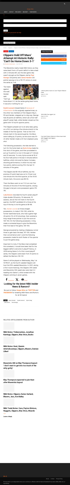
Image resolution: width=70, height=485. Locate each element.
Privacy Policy (59, 478)
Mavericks (11, 51)
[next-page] (5, 413)
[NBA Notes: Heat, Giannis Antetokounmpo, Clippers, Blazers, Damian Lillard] (8, 340)
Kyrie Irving (27, 148)
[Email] (28, 310)
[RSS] (5, 476)
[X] (11, 310)
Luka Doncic (8, 195)
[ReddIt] (22, 310)
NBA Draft (25, 12)
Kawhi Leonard (8, 108)
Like (64, 56)
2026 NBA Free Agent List (48, 114)
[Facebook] (6, 310)
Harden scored (12, 209)
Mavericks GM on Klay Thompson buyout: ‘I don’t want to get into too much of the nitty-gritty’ (20, 365)
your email (6, 41)
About (6, 12)
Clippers (10, 48)
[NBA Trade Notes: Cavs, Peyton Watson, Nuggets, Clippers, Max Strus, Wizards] (8, 402)
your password (7, 28)
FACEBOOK (8, 292)
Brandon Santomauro (10, 64)
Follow (63, 59)
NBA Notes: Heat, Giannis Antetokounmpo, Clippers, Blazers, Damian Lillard (20, 348)
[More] (34, 310)
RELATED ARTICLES (10, 320)
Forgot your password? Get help (12, 32)
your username (7, 23)
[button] (64, 4)
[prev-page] (4, 413)
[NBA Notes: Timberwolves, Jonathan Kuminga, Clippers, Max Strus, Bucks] (8, 326)
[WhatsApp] (17, 310)
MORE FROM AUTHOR (26, 320)
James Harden (26, 77)
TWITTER (31, 290)
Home (4, 48)
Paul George (15, 302)
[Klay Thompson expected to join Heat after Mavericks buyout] (8, 373)
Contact (11, 12)
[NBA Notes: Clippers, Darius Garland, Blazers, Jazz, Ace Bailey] (8, 388)
